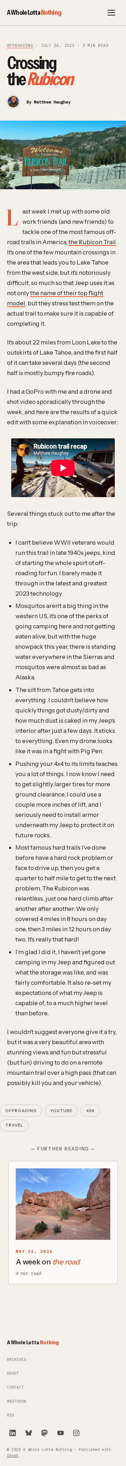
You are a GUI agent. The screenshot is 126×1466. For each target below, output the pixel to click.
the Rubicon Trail (92, 242)
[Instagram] (76, 1433)
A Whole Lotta (34, 12)
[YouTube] (60, 1433)
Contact (15, 1387)
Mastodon (16, 1401)
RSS (10, 1415)
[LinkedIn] (12, 1433)
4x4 (90, 1110)
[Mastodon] (44, 1433)
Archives (16, 1359)
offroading (20, 45)
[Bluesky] (28, 1433)
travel (14, 1125)
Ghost (13, 1455)
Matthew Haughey (52, 101)
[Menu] (111, 12)
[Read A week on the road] (63, 1204)
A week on (48, 1261)
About (13, 1373)
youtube (61, 1110)
